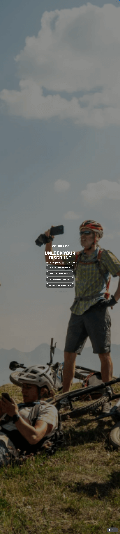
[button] (60, 267)
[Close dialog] (118, 1)
